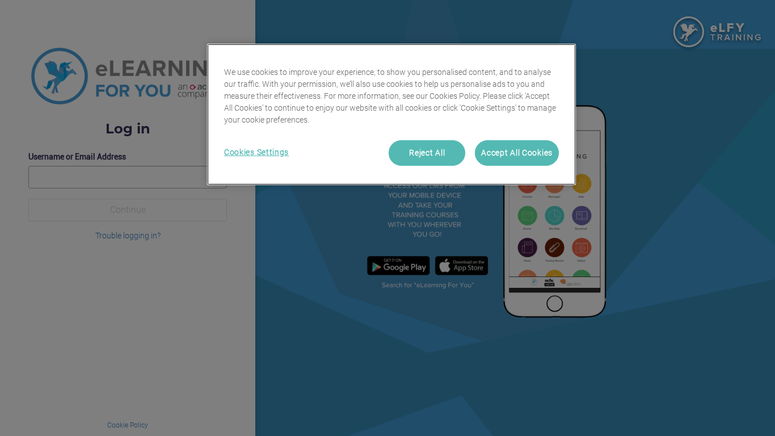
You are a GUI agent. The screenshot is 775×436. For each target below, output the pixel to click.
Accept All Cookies (517, 152)
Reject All (427, 152)
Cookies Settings (256, 152)
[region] (391, 115)
